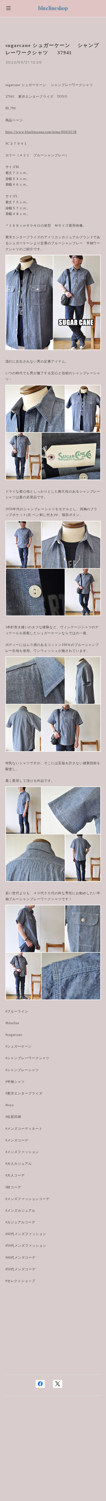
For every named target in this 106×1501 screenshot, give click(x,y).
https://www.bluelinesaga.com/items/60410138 (41, 132)
